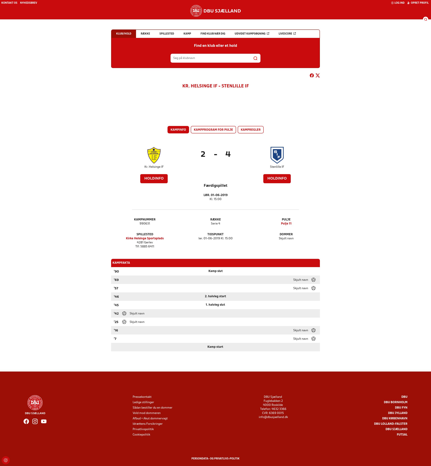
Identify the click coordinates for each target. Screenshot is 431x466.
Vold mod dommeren (147, 413)
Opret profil (420, 3)
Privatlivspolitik (143, 429)
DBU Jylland (397, 413)
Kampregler (251, 129)
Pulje (286, 219)
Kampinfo (178, 129)
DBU (404, 397)
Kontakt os (9, 3)
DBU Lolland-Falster (390, 424)
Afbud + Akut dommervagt (150, 418)
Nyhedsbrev (28, 3)
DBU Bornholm (395, 402)
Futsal (402, 434)
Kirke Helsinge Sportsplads (145, 238)
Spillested (145, 234)
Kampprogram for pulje (213, 129)
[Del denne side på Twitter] (318, 76)
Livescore (285, 34)
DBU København (394, 418)
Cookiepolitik (141, 434)
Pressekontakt (142, 397)
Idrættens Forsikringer (148, 424)
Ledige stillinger (143, 402)
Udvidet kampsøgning (250, 34)
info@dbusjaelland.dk (273, 417)
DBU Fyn (401, 407)
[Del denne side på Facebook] (312, 76)
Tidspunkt (215, 234)
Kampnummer (145, 219)
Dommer (286, 234)
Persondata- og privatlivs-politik (215, 459)
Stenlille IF (277, 167)
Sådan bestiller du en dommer (152, 407)
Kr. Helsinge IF (154, 167)
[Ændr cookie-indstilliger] (6, 460)
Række (215, 219)
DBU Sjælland (396, 429)
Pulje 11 (286, 223)
